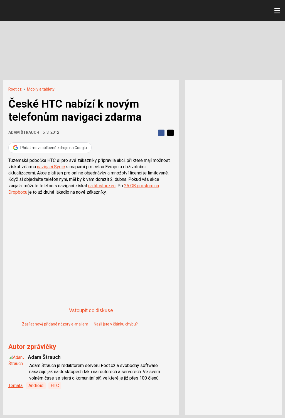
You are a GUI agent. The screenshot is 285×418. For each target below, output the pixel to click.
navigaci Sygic (51, 166)
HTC (55, 385)
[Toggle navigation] (277, 11)
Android (35, 385)
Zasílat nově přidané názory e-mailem (55, 324)
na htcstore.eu (102, 185)
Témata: (15, 385)
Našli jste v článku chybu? (116, 324)
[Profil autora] (16, 362)
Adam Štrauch (23, 132)
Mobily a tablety (41, 89)
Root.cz (15, 89)
